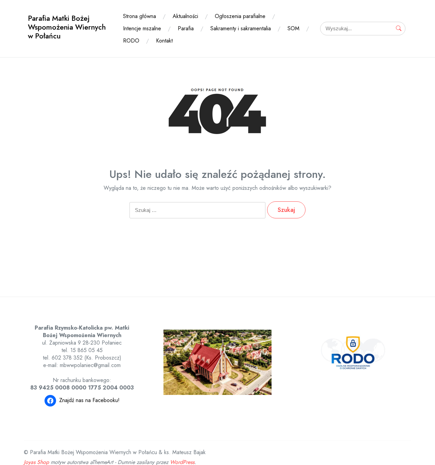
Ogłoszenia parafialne (240, 16)
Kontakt (164, 41)
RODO (131, 41)
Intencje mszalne (142, 28)
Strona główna (139, 16)
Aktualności (185, 16)
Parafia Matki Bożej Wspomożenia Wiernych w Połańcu (67, 27)
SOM (293, 28)
